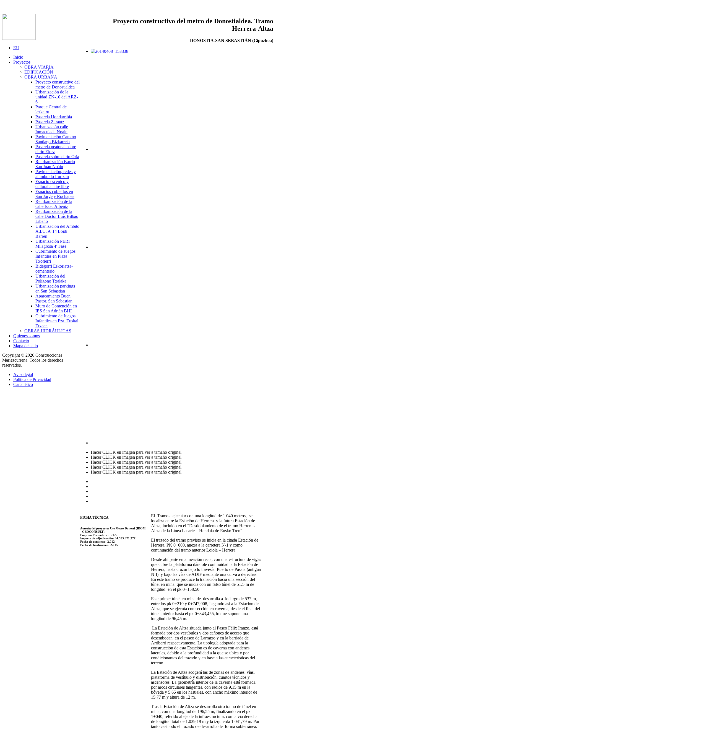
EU (16, 47)
